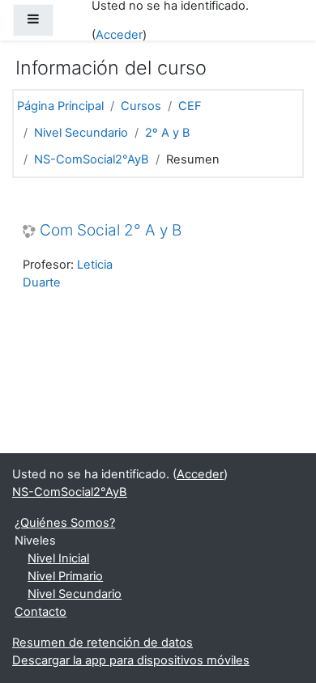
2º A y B (167, 132)
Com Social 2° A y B (110, 231)
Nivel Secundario (81, 132)
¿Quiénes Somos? (65, 522)
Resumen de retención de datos (102, 642)
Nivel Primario (65, 576)
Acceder (119, 35)
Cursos (141, 106)
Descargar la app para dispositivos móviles (131, 660)
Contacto (40, 612)
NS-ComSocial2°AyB (91, 159)
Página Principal (60, 106)
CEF (190, 106)
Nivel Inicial (58, 558)
